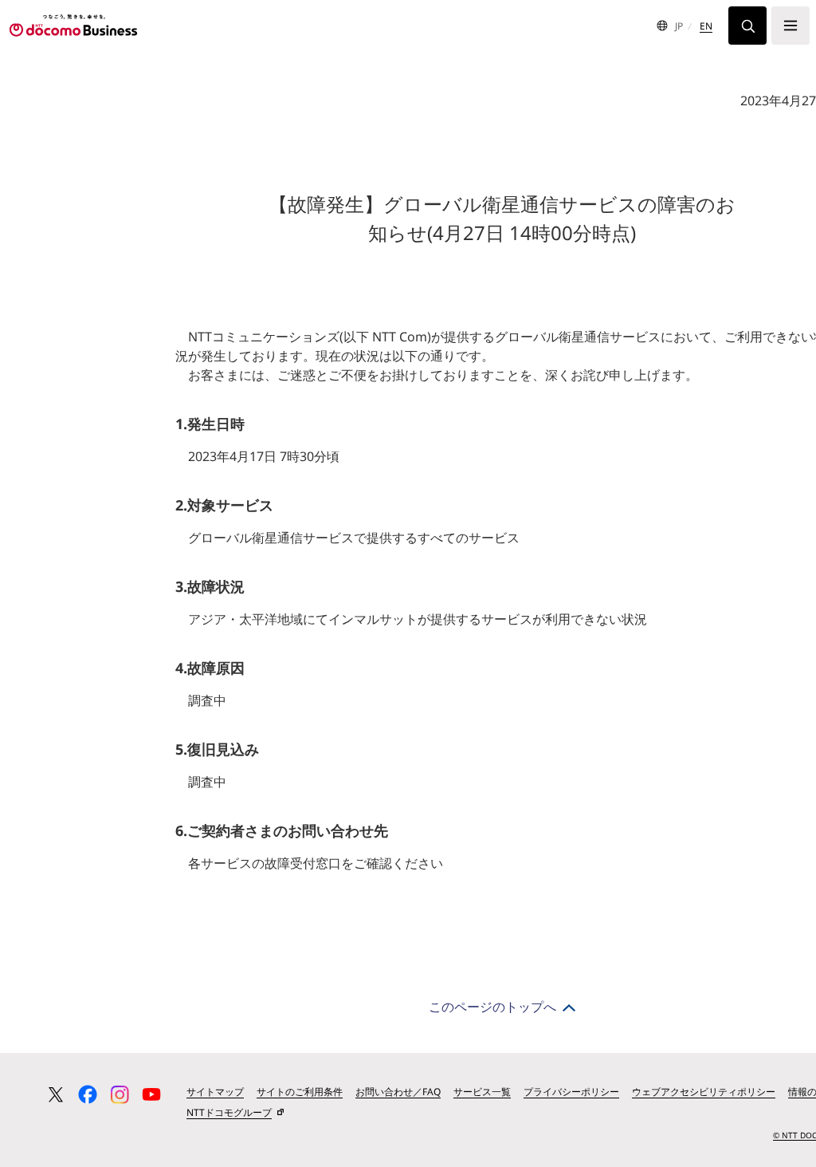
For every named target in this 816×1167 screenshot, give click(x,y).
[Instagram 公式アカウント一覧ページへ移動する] (119, 1094)
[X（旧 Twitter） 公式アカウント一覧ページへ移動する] (55, 1094)
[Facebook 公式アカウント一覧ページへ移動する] (87, 1094)
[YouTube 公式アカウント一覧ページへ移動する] (151, 1094)
